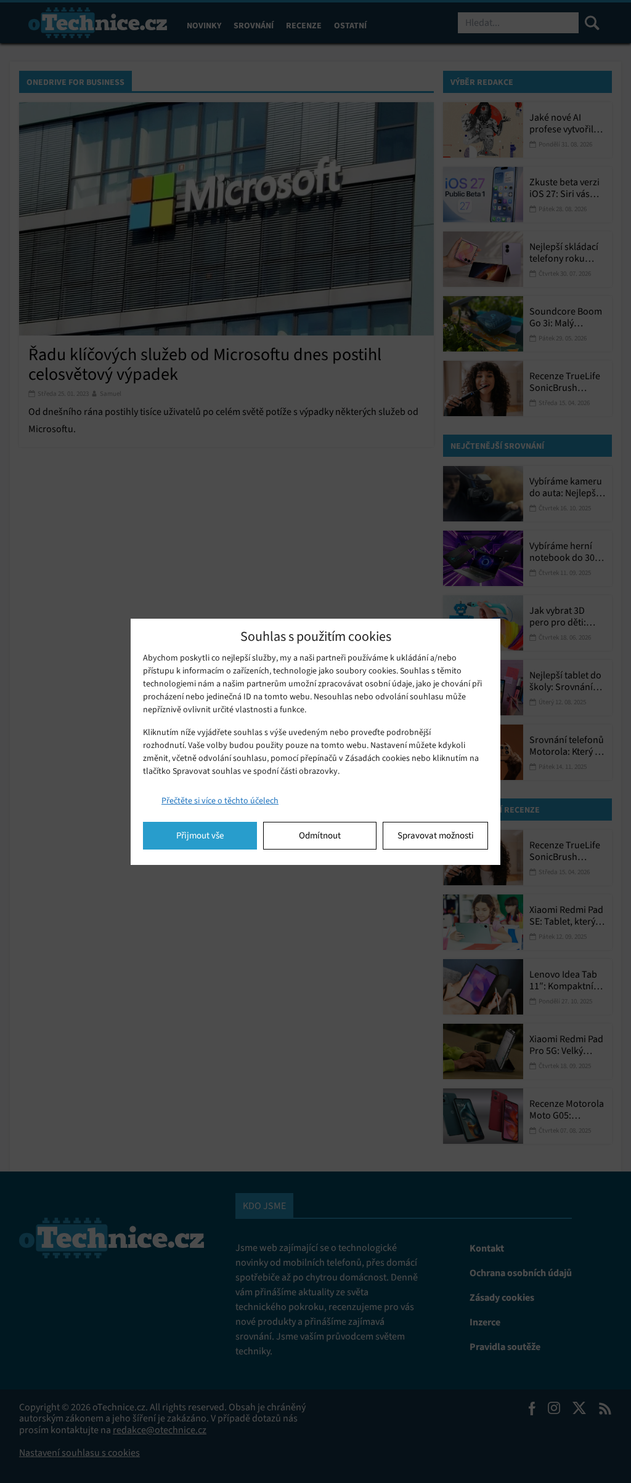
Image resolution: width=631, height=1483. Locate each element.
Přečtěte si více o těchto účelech (220, 800)
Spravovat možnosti (435, 835)
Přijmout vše (200, 835)
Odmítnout (320, 835)
